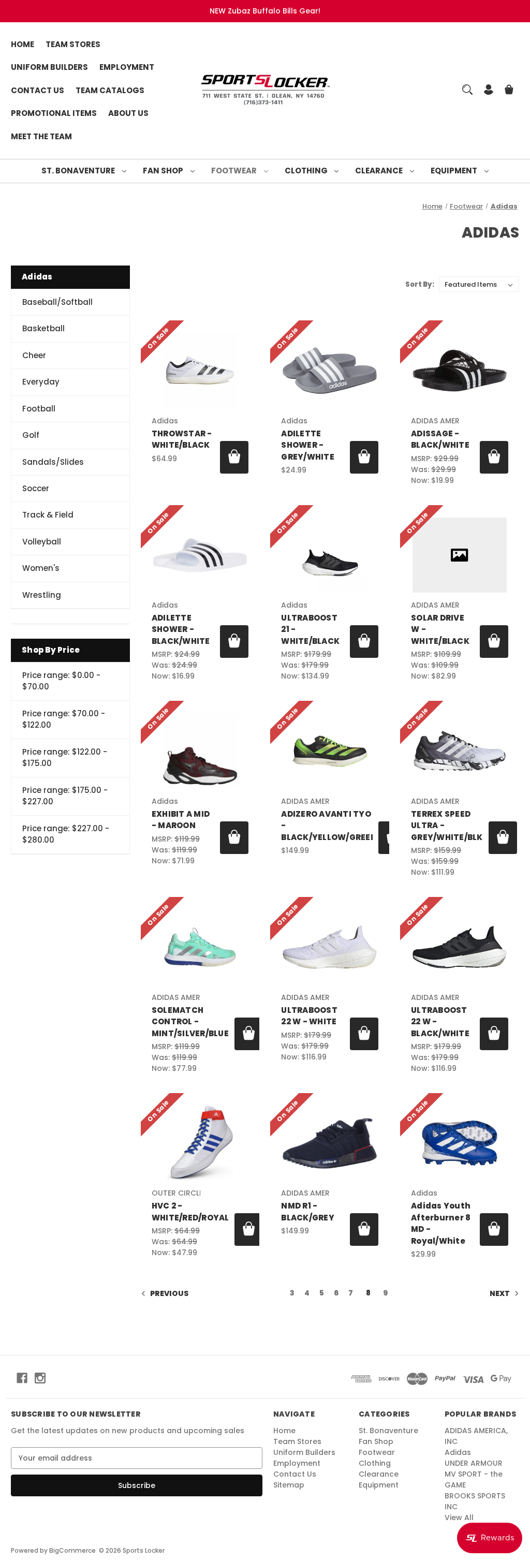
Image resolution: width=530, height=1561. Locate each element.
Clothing (307, 170)
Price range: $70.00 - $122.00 (63, 719)
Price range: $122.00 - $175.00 (64, 757)
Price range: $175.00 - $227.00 (65, 796)
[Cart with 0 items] (509, 91)
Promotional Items (54, 113)
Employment (126, 67)
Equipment (455, 170)
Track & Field (47, 514)
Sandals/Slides (53, 461)
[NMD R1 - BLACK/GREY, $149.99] (330, 1143)
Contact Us (37, 90)
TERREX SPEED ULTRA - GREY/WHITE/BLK (447, 825)
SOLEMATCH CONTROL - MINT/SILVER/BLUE (190, 1022)
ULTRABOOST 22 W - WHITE (309, 1016)
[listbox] (479, 284)
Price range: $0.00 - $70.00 (61, 681)
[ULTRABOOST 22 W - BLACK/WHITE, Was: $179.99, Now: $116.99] (460, 946)
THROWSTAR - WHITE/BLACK (182, 439)
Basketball (43, 328)
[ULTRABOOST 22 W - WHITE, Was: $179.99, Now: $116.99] (330, 946)
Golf (30, 435)
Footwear (234, 170)
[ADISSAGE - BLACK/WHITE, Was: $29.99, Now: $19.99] (460, 370)
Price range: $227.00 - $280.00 (65, 834)
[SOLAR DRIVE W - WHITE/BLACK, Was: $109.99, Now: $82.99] (460, 555)
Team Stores (73, 44)
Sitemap (288, 1485)
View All (459, 1517)
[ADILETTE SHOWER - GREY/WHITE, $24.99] (330, 370)
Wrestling (41, 595)
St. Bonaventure (78, 170)
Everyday (41, 381)
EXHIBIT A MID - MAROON (181, 819)
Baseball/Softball (57, 302)
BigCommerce (72, 1550)
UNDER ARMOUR (474, 1463)
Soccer (35, 488)
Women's (41, 568)
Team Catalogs (110, 90)
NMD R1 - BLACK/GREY (307, 1211)
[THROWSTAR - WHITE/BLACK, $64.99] (200, 370)
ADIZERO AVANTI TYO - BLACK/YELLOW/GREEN (327, 825)
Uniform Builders (49, 67)
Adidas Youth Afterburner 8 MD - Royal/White (440, 1223)
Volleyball (41, 541)
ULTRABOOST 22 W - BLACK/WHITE (440, 1022)
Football (38, 408)
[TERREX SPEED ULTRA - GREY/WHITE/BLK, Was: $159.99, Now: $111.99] (460, 750)
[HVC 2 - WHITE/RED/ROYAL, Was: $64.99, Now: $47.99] (200, 1143)
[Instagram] (40, 1378)
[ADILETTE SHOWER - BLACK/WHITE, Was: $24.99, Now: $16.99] (200, 555)
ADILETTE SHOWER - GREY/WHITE (307, 445)
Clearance (379, 170)
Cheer (34, 355)
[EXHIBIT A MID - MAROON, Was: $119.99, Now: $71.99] (200, 750)
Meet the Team (41, 136)
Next (500, 1293)
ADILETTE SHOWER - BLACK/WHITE (181, 629)
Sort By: (419, 284)
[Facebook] (22, 1378)
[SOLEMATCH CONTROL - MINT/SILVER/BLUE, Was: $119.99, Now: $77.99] (200, 946)
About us (128, 113)
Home (22, 44)
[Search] (467, 89)
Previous (168, 1293)
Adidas (458, 1452)
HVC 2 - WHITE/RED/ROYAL (190, 1211)
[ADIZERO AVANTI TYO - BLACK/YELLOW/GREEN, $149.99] (330, 750)
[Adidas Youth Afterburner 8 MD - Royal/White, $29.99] (460, 1143)
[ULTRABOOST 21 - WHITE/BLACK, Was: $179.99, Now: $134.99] (330, 555)
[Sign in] (488, 91)
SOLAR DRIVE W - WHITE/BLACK (440, 629)
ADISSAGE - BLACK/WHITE (440, 439)
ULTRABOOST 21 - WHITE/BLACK (310, 629)
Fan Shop (164, 170)
